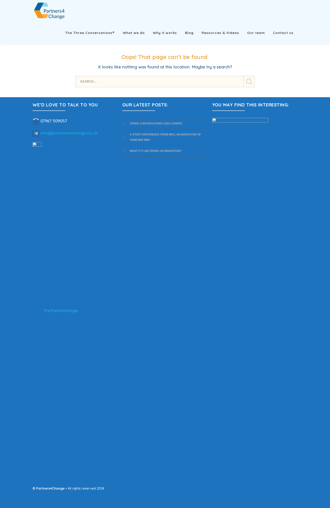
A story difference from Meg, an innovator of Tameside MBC (165, 137)
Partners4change (61, 310)
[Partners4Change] (49, 10)
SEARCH (249, 81)
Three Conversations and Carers (156, 123)
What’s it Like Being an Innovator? (156, 151)
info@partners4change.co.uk (69, 132)
